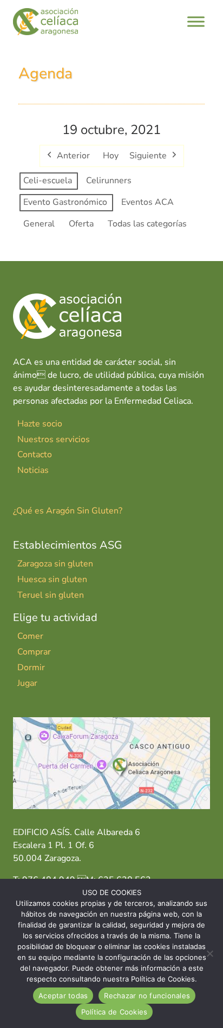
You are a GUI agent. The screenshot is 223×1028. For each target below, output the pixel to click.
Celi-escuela (47, 180)
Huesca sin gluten (52, 579)
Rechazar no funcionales (147, 995)
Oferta (81, 224)
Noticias (33, 470)
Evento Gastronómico (65, 202)
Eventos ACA (147, 202)
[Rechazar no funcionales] (209, 953)
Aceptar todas (63, 995)
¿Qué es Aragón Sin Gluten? (67, 511)
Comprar (34, 652)
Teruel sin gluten (50, 595)
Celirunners (109, 180)
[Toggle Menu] (196, 21)
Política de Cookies (114, 1011)
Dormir (31, 667)
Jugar (27, 683)
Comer (30, 636)
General (39, 224)
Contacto (34, 454)
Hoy (111, 156)
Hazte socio (39, 424)
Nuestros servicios (53, 439)
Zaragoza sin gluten (55, 564)
